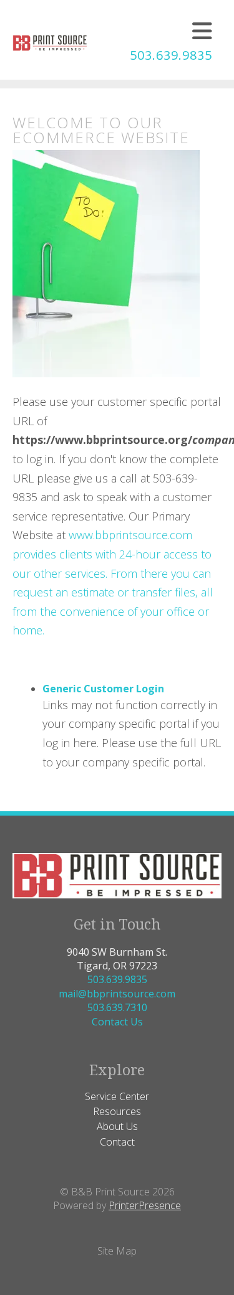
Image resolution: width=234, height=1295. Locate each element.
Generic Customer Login (103, 688)
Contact (117, 1142)
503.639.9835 (171, 55)
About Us (117, 1126)
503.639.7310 (117, 1007)
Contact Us (117, 1022)
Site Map (117, 1251)
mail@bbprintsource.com (117, 994)
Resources (117, 1111)
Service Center (117, 1096)
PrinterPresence (145, 1205)
